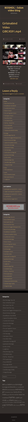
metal (20, 394)
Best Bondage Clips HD (10, 135)
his (21, 392)
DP (23, 387)
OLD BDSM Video (9, 120)
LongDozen (7, 179)
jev (9, 394)
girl (3, 392)
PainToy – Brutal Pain (9, 123)
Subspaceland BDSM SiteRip (11, 130)
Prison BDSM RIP (8, 125)
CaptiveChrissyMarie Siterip (11, 142)
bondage (19, 384)
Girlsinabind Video (9, 392)
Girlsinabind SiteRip (9, 83)
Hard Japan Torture (9, 115)
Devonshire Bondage (9, 145)
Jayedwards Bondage (9, 155)
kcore (12, 394)
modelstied (5, 398)
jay (7, 394)
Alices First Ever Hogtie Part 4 (10, 199)
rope (8, 400)
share (11, 400)
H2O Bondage (8, 150)
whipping (18, 405)
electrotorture (11, 389)
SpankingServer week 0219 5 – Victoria (13, 194)
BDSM (5, 101)
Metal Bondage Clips (9, 160)
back (6, 384)
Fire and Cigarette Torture (10, 113)
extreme (18, 389)
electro (5, 389)
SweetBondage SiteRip (10, 162)
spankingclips (4, 402)
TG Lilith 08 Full (7, 196)
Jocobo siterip (8, 157)
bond (13, 384)
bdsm (10, 384)
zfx (2, 407)
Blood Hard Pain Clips (9, 103)
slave (16, 400)
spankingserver (11, 402)
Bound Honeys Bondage (10, 140)
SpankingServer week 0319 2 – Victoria (13, 189)
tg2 (5, 405)
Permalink (19, 83)
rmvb (4, 400)
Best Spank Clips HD (9, 177)
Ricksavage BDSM (9, 128)
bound (12, 387)
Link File (16, 394)
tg (2, 405)
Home (13, 420)
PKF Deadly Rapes (9, 169)
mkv (23, 394)
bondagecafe (6, 387)
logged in (11, 93)
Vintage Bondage (8, 165)
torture (9, 404)
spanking (19, 400)
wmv (22, 404)
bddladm (23, 39)
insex (4, 394)
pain (18, 397)
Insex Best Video (8, 118)
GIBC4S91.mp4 (14, 78)
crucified (20, 387)
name (12, 397)
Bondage (6, 133)
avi (3, 384)
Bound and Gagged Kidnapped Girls (13, 137)
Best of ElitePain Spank (10, 174)
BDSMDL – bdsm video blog (14, 9)
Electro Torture (8, 110)
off (15, 397)
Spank (5, 172)
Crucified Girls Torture (10, 108)
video (14, 405)
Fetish (5, 167)
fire (23, 389)
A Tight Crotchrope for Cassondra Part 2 (13, 191)
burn (16, 387)
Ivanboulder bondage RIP (10, 152)
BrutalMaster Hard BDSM (10, 105)
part (21, 398)
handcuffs (16, 392)
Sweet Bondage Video (19, 402)
